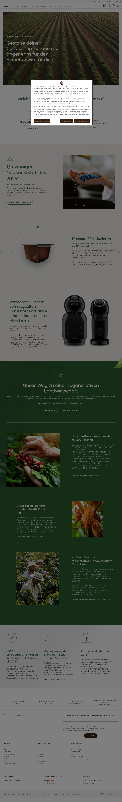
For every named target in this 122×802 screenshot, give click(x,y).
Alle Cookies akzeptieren (82, 121)
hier (85, 93)
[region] (62, 103)
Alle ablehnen (66, 121)
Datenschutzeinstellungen (42, 121)
